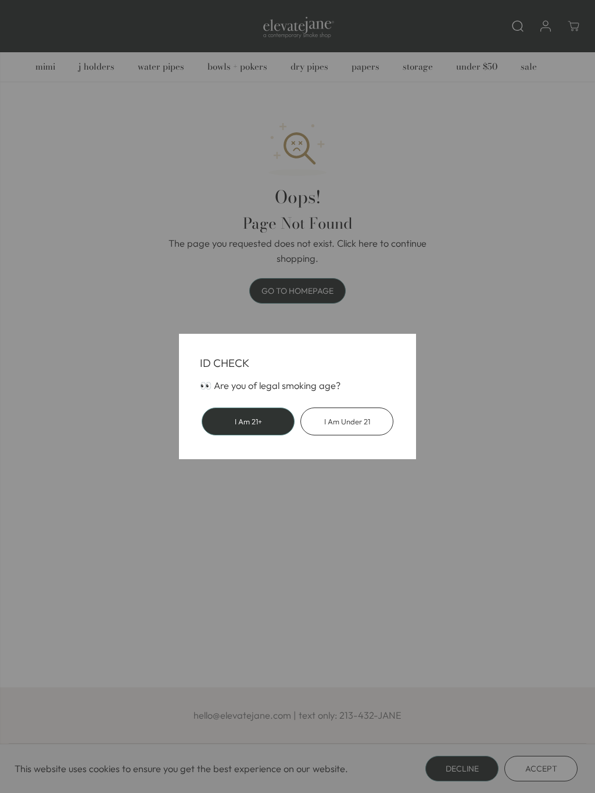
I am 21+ (248, 421)
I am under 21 (347, 421)
